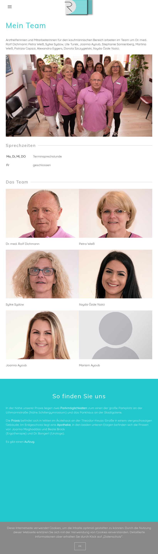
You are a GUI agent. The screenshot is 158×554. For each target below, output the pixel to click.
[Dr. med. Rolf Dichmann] (42, 213)
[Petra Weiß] (115, 213)
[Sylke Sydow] (42, 274)
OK (80, 546)
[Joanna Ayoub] (42, 334)
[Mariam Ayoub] (115, 334)
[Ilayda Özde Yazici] (115, 274)
